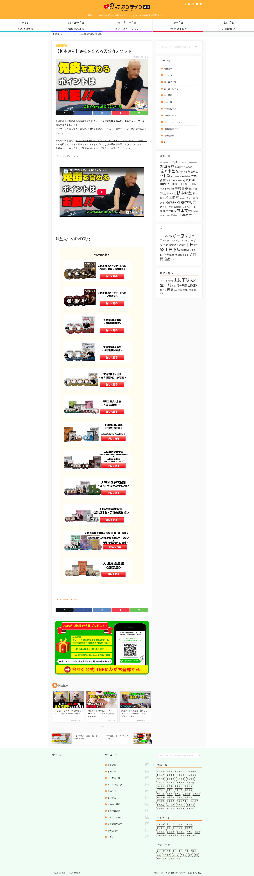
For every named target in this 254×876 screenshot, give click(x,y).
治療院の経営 (76, 28)
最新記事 (168, 68)
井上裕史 (188, 167)
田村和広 (178, 207)
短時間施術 (185, 835)
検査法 (197, 832)
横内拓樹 (172, 202)
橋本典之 (189, 202)
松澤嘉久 (183, 198)
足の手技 (228, 22)
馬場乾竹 (186, 215)
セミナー (168, 142)
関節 (180, 290)
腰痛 (170, 289)
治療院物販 (228, 28)
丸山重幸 (179, 167)
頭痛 (185, 289)
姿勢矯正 (181, 245)
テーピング (178, 828)
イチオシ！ (25, 22)
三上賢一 (164, 162)
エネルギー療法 (174, 236)
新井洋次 (193, 189)
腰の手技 (178, 22)
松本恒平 (172, 198)
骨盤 (161, 293)
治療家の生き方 (178, 28)
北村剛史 (167, 176)
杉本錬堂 (75, 599)
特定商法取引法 (74, 873)
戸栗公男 (170, 189)
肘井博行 (171, 211)
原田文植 (177, 176)
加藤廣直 (193, 171)
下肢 (186, 280)
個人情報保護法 (59, 873)
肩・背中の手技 (127, 22)
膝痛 (176, 290)
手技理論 (171, 832)
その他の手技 (25, 28)
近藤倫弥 (161, 809)
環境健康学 (183, 255)
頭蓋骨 (192, 290)
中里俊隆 (193, 162)
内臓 (193, 280)
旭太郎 (164, 193)
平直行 (163, 188)
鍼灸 (172, 259)
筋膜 (174, 286)
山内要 (164, 184)
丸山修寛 (167, 166)
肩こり (163, 290)
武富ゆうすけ (167, 207)
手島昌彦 (181, 188)
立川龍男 (171, 805)
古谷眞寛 (171, 783)
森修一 (190, 198)
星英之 (172, 194)
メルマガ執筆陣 (63, 599)
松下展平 (196, 794)
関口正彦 (166, 215)
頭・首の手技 (76, 22)
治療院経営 (170, 254)
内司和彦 (183, 172)
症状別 (165, 285)
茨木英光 (184, 211)
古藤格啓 (186, 176)
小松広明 (189, 180)
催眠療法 (171, 245)
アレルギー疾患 (166, 281)
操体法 (185, 250)
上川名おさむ (183, 163)
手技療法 (172, 249)
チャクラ (179, 241)
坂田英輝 (171, 180)
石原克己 (186, 207)
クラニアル (178, 824)
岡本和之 (185, 184)
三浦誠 (173, 162)
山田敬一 (175, 184)
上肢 (177, 280)
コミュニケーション (127, 28)
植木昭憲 (188, 797)
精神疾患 (182, 285)
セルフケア (170, 241)
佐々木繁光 (169, 171)
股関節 (192, 285)
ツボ (185, 241)
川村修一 (194, 184)
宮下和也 (179, 181)
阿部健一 (175, 215)
